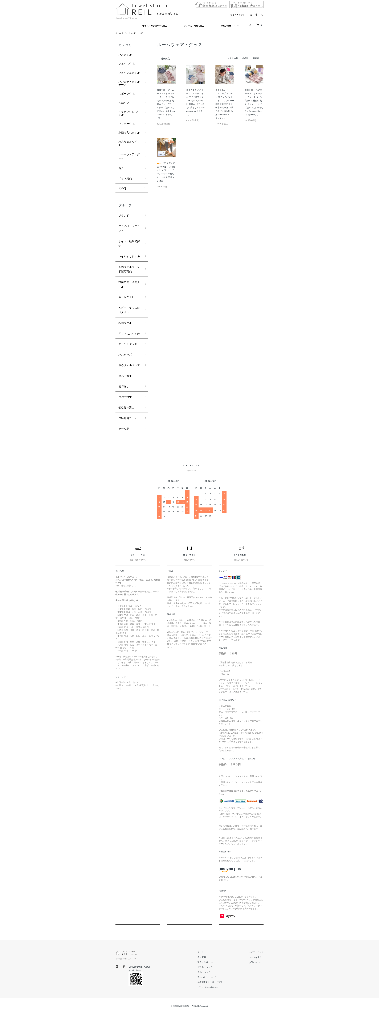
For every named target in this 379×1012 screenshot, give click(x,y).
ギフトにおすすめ (129, 333)
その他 (122, 188)
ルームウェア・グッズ (134, 33)
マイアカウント (237, 14)
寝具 (121, 168)
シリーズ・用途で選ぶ (194, 25)
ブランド (123, 215)
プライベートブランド (129, 228)
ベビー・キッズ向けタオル (129, 310)
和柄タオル (125, 323)
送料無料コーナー (129, 418)
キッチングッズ (127, 344)
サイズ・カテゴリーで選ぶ (154, 25)
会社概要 (201, 957)
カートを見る (255, 957)
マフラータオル (127, 123)
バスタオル (125, 54)
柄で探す (123, 386)
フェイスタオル (127, 63)
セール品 (123, 428)
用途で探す (125, 397)
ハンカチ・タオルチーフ (129, 82)
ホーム (118, 33)
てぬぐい (123, 102)
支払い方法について (206, 977)
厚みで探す (125, 376)
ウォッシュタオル (129, 72)
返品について (203, 972)
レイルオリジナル (129, 256)
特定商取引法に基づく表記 (209, 982)
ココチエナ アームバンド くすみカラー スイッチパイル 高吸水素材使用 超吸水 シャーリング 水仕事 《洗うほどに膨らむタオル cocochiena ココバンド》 (166, 103)
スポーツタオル (127, 93)
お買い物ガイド (228, 25)
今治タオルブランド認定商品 (129, 269)
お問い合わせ (255, 962)
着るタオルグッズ (129, 365)
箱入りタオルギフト (129, 142)
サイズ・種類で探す (129, 243)
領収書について (204, 967)
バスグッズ (125, 354)
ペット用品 (125, 178)
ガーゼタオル (126, 297)
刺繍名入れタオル (129, 132)
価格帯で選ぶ (126, 407)
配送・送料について (206, 962)
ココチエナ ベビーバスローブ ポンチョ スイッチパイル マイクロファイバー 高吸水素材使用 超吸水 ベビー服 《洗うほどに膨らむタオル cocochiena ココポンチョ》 (224, 103)
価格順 (245, 58)
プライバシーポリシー (207, 987)
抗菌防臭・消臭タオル (129, 284)
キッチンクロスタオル (129, 112)
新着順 (256, 58)
